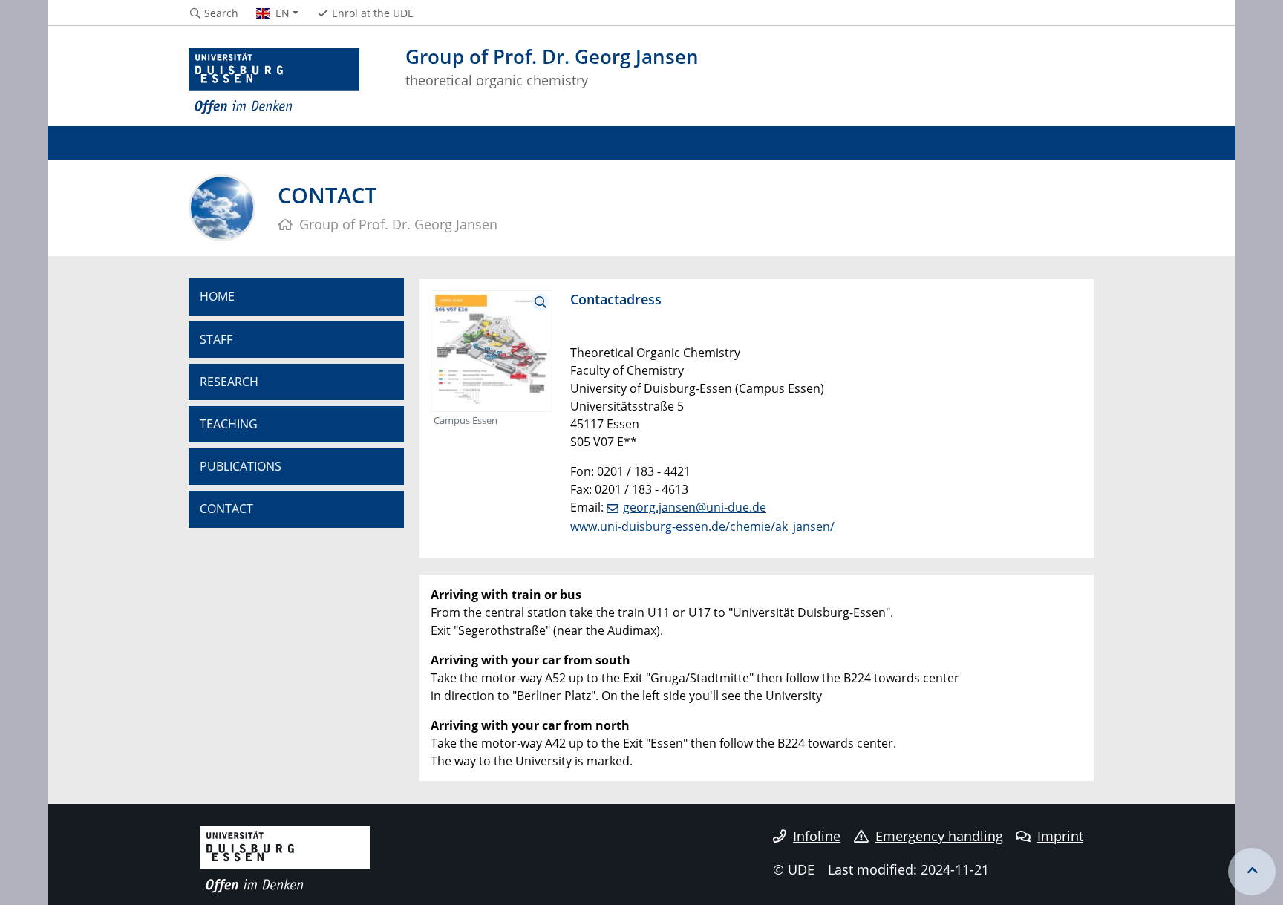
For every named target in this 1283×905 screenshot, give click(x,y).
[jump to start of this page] (1252, 871)
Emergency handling (939, 836)
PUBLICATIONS (240, 466)
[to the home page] (274, 81)
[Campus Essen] (491, 350)
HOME (217, 296)
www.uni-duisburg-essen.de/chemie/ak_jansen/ (702, 526)
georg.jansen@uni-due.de (694, 507)
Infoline (816, 836)
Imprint (1060, 836)
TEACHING (229, 424)
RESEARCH (229, 381)
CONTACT (226, 508)
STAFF (216, 339)
